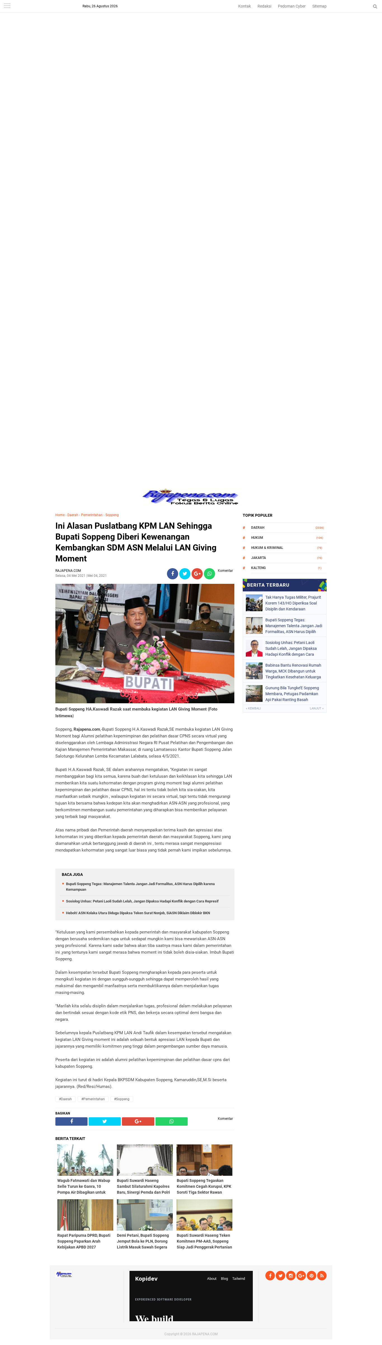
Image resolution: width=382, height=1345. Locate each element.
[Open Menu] (7, 6)
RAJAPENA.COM (205, 1334)
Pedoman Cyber (292, 6)
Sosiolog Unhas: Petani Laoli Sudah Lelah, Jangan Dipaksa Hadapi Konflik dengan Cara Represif (142, 901)
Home (60, 515)
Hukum (257, 538)
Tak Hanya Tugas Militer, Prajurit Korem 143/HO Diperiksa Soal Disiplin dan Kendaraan (293, 603)
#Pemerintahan (93, 1099)
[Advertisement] (191, 39)
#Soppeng (121, 1099)
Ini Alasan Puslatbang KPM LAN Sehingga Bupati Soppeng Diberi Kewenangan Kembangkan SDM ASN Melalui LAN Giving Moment (135, 542)
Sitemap (319, 6)
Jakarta (258, 558)
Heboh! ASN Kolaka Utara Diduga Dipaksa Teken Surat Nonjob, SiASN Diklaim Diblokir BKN (138, 913)
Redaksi (264, 6)
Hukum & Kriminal (267, 548)
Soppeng (112, 515)
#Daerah (65, 1099)
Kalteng (258, 568)
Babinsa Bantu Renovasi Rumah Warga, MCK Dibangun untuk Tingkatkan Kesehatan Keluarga (293, 671)
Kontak (244, 6)
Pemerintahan (92, 515)
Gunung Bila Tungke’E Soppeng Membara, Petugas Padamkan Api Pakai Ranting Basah (292, 694)
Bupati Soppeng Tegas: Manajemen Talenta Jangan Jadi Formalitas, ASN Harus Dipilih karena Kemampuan (293, 626)
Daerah (72, 515)
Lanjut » (317, 708)
